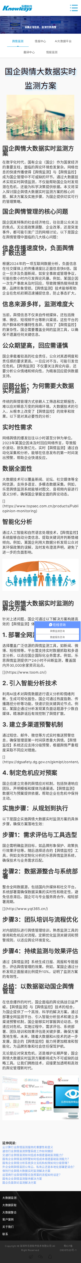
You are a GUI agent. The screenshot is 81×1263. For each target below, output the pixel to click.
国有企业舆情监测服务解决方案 (22, 1178)
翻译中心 (29, 52)
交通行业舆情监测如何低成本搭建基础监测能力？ (33, 1155)
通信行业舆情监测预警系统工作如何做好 (27, 1151)
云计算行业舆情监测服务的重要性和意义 (27, 1147)
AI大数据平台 (63, 41)
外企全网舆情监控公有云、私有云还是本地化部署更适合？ (39, 1166)
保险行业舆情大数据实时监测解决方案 (26, 1170)
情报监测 (51, 52)
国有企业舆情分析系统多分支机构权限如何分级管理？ (36, 1162)
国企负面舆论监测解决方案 (19, 1182)
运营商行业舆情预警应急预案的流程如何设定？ (32, 1174)
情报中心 (40, 41)
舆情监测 (17, 41)
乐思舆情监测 (13, 489)
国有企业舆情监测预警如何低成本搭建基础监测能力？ (36, 1159)
